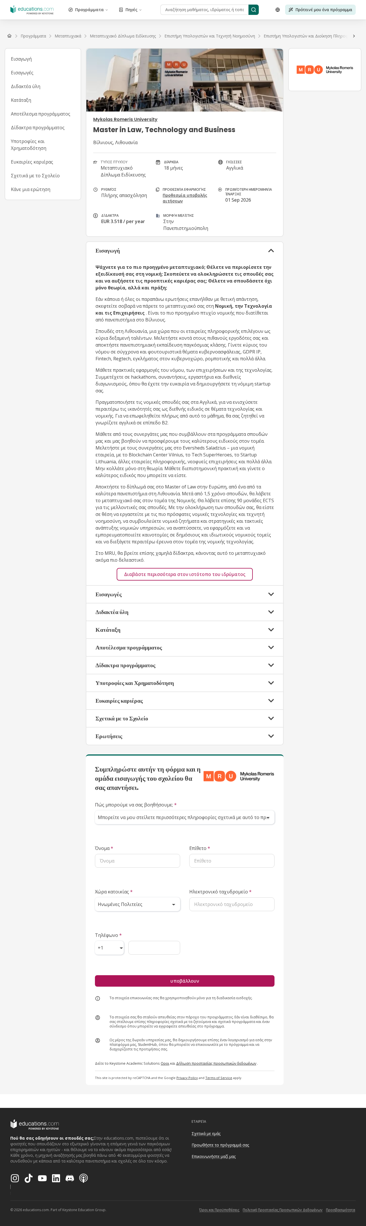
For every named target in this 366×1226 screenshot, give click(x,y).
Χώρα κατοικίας (114, 892)
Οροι (165, 1063)
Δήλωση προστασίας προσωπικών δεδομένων (216, 1063)
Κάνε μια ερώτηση (30, 189)
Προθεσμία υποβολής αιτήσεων (185, 198)
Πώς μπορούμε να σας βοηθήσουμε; (136, 805)
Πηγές (132, 9)
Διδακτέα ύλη (25, 86)
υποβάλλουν (184, 981)
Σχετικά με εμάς (206, 1133)
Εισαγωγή (21, 59)
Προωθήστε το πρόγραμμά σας (220, 1145)
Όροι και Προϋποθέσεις (219, 1209)
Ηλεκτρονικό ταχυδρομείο (220, 892)
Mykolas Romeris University (125, 119)
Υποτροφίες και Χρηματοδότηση (28, 144)
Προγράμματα (89, 9)
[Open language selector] (277, 10)
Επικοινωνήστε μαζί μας (214, 1156)
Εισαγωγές (22, 72)
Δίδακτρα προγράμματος (38, 127)
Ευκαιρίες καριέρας (32, 162)
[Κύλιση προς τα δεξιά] (354, 36)
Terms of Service (218, 1078)
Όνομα (104, 848)
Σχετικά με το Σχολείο (35, 175)
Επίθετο (199, 848)
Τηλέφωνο (108, 935)
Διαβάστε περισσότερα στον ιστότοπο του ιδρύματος (184, 574)
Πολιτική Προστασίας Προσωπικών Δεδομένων (283, 1209)
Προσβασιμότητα (340, 1209)
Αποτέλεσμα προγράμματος (40, 114)
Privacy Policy (187, 1078)
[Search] (253, 10)
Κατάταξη (21, 100)
